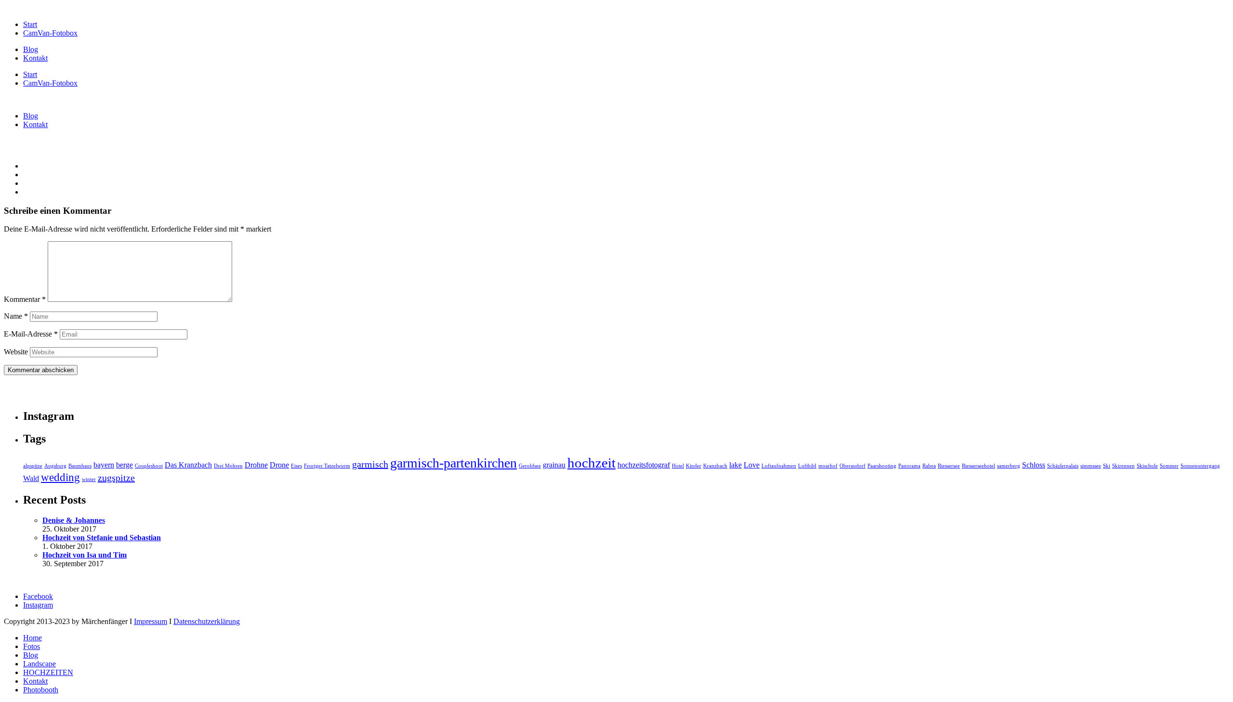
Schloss (1033, 465)
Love (752, 465)
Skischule (1147, 465)
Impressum (150, 621)
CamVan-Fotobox (50, 33)
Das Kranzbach (188, 465)
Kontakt (35, 58)
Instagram (38, 605)
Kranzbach (715, 465)
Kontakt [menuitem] (35, 681)
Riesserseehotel (978, 465)
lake (735, 465)
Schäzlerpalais (1062, 465)
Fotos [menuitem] (31, 646)
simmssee (1090, 465)
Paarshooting (881, 465)
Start (30, 24)
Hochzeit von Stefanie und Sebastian (101, 537)
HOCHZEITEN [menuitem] (48, 672)
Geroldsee (530, 465)
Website (16, 352)
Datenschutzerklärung (206, 621)
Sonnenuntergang (1200, 465)
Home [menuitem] (32, 638)
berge (124, 465)
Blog (30, 49)
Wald (31, 478)
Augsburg (55, 465)
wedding (60, 477)
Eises (296, 465)
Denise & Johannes (73, 520)
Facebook (38, 596)
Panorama (909, 465)
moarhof (828, 465)
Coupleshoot (149, 465)
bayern (103, 465)
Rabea (929, 465)
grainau (554, 465)
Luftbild (807, 465)
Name (16, 316)
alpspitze (32, 465)
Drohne (256, 465)
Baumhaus (80, 465)
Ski (1106, 465)
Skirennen (1123, 465)
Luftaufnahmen (778, 465)
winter (89, 479)
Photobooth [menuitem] (40, 690)
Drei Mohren (228, 465)
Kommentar (25, 299)
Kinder (693, 465)
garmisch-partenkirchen (453, 462)
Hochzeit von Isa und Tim (84, 555)
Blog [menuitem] (30, 655)
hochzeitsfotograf (643, 465)
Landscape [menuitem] (39, 664)
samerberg (1008, 465)
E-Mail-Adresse (31, 334)
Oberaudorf (852, 465)
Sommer (1169, 465)
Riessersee (949, 465)
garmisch (370, 464)
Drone (279, 465)
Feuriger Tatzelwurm (327, 465)
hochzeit (591, 462)
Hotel (678, 465)
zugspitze (116, 477)
